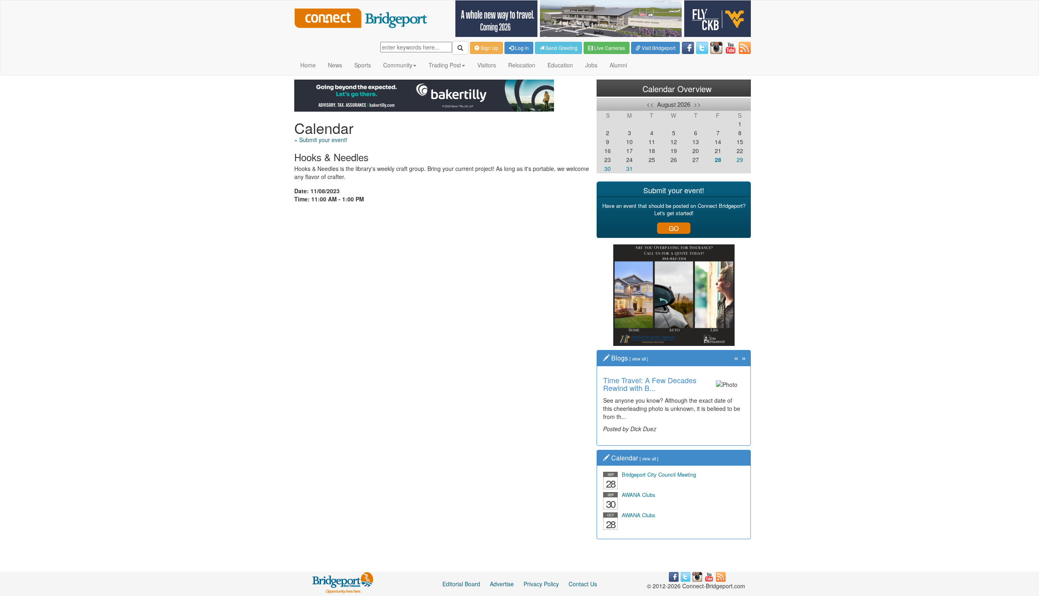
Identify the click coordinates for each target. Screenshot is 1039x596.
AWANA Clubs (638, 495)
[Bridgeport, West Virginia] (343, 582)
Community (397, 65)
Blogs (619, 358)
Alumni (618, 65)
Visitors (486, 65)
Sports (362, 65)
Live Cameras (609, 47)
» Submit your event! (320, 140)
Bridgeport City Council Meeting (659, 474)
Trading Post (445, 65)
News (335, 65)
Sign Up (488, 47)
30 (607, 168)
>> (697, 104)
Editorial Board (461, 584)
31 (629, 168)
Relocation (521, 65)
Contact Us (583, 584)
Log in (521, 47)
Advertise (502, 584)
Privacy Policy (541, 584)
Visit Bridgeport (657, 47)
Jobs (591, 65)
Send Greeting (561, 47)
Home (308, 65)
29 (740, 159)
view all (639, 359)
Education (560, 65)
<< (650, 104)
